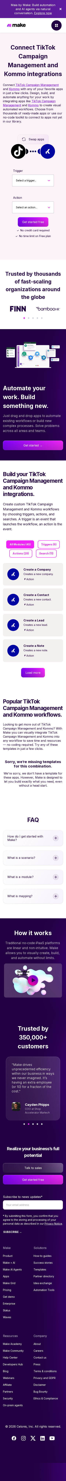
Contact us (40, 1357)
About (37, 1343)
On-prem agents (13, 1405)
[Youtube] (52, 1438)
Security (8, 1398)
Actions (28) (21, 553)
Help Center (10, 1357)
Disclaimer (40, 1384)
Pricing (7, 1289)
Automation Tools (44, 1289)
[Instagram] (23, 1438)
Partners (8, 1391)
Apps (6, 1276)
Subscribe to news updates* (23, 1197)
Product (7, 1255)
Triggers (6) (48, 544)
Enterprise (9, 1303)
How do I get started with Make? (25, 838)
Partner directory (44, 1276)
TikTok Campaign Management (37, 85)
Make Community (13, 1350)
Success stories (43, 1262)
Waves (7, 1317)
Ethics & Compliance (46, 1398)
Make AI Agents (12, 1269)
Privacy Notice (53, 1223)
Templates (40, 1269)
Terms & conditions (45, 1371)
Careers (38, 1350)
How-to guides (43, 1255)
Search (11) (46, 553)
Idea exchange (43, 1283)
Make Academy (12, 1343)
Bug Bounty (40, 1391)
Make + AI (9, 1262)
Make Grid (9, 1283)
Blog (5, 1371)
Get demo (9, 1296)
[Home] (16, 25)
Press (37, 1364)
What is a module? (20, 877)
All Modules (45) (20, 544)
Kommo (14, 89)
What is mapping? (20, 896)
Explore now (43, 13)
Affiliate (7, 1384)
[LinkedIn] (42, 1438)
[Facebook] (13, 1438)
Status (6, 1310)
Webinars (8, 1378)
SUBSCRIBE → (12, 1231)
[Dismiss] (60, 9)
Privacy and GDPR (45, 1378)
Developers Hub (13, 1364)
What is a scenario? (21, 858)
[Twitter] (33, 1438)
